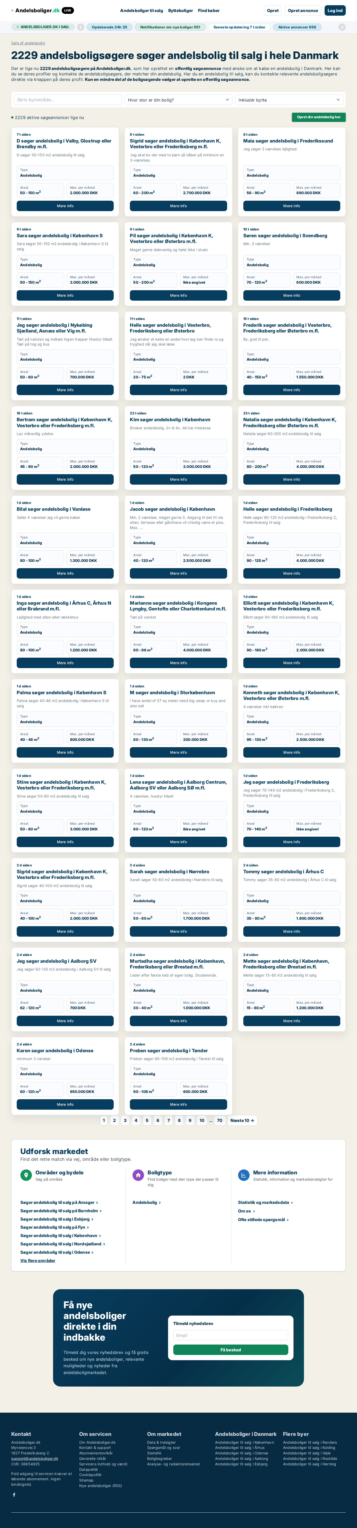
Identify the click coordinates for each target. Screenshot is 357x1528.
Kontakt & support (95, 1447)
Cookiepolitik (90, 1474)
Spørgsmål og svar (163, 1447)
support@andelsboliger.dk (34, 1458)
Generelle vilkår (92, 1458)
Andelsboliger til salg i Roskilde (310, 1458)
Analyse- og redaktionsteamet (173, 1464)
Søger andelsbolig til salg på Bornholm (59, 1210)
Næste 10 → (242, 1120)
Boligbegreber (159, 1458)
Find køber (209, 10)
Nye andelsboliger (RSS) (100, 1485)
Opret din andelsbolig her (319, 117)
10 (202, 1120)
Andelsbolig (145, 1202)
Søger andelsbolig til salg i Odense (55, 1252)
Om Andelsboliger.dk (97, 1442)
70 (219, 1120)
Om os (244, 1211)
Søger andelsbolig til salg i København (58, 1235)
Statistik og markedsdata (263, 1202)
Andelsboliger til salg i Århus (239, 1447)
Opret (273, 10)
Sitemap (86, 1480)
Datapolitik (88, 1469)
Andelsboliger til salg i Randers (310, 1442)
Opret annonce (303, 10)
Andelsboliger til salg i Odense (241, 1453)
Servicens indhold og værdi (103, 1464)
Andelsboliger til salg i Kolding (309, 1447)
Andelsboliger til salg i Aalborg (241, 1458)
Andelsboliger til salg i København (244, 1442)
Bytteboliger (180, 10)
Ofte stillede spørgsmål (261, 1219)
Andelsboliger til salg (141, 10)
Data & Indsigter (161, 1442)
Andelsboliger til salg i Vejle (307, 1453)
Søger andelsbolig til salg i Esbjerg (55, 1219)
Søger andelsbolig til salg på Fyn (52, 1227)
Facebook (14, 1494)
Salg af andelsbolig (28, 43)
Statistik (154, 1453)
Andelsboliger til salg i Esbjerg (241, 1464)
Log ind (335, 10)
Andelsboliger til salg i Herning (309, 1464)
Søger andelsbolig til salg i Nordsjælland (60, 1243)
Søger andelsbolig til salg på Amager (57, 1202)
